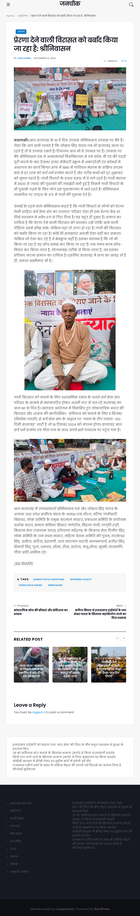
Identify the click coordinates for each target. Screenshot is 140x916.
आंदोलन (21, 31)
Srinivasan (55, 585)
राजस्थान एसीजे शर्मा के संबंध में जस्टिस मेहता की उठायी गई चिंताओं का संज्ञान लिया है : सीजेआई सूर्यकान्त (101, 844)
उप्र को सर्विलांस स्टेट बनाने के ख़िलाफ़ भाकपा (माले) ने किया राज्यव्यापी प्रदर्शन (63, 753)
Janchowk (24, 58)
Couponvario (64, 909)
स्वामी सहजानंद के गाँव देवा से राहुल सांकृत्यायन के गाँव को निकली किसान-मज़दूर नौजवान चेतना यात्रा (70, 667)
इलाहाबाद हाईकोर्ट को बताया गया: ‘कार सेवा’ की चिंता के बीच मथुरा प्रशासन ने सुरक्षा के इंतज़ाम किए (102, 807)
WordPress (102, 909)
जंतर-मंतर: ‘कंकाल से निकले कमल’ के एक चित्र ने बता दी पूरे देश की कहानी (31, 671)
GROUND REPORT (21, 803)
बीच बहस (16, 834)
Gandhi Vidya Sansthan (48, 579)
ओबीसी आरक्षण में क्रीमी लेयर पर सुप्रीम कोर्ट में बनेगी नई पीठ (52, 761)
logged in (38, 712)
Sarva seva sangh (30, 585)
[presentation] (117, 638)
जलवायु (15, 826)
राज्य (13, 849)
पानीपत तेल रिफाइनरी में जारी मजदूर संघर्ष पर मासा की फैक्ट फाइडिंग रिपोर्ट (109, 669)
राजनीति (15, 841)
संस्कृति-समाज (19, 872)
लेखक (14, 856)
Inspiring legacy (81, 579)
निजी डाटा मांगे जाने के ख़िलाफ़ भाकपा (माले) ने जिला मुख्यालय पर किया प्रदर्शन (64, 757)
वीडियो (14, 864)
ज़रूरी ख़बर (17, 818)
